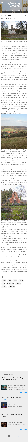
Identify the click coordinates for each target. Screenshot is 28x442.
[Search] (26, 3)
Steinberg (4, 286)
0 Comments (12, 18)
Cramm (15, 280)
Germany (21, 280)
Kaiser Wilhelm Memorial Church (11, 397)
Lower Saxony (10, 283)
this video (17, 256)
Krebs (3, 283)
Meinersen (18, 283)
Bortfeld (4, 280)
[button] (26, 16)
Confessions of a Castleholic (14, 4)
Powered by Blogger (15, 436)
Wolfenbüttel (11, 286)
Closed (9, 280)
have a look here (5, 273)
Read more (23, 392)
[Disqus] (14, 310)
